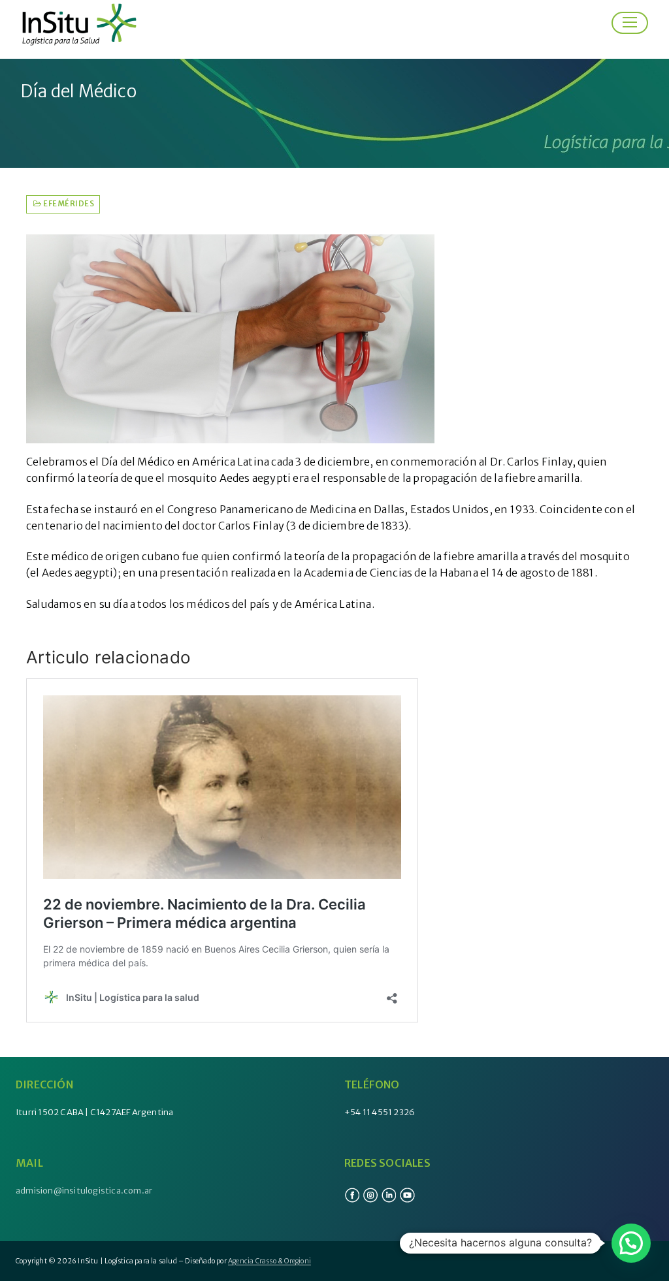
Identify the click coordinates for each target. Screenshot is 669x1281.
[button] (631, 1243)
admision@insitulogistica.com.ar (84, 1190)
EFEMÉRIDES (68, 203)
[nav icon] (630, 23)
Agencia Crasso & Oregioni (269, 1261)
